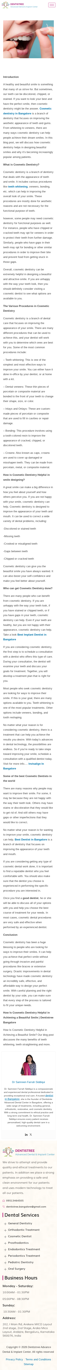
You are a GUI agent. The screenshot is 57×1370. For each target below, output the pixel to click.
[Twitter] (30, 1134)
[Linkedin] (26, 1134)
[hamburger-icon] (51, 5)
